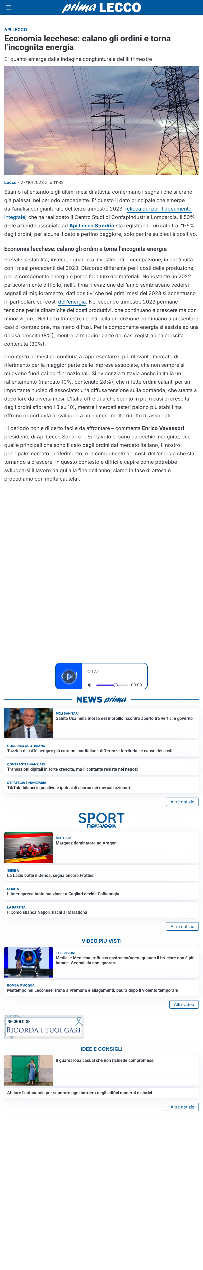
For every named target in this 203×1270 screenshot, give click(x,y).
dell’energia (72, 302)
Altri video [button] (184, 1004)
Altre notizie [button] (182, 801)
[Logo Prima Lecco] (101, 7)
